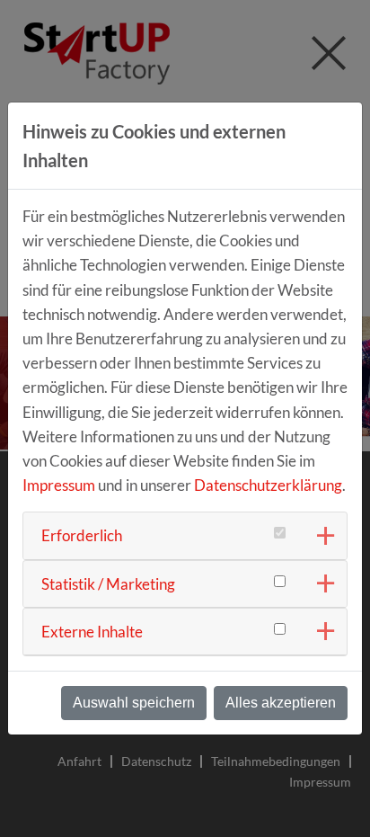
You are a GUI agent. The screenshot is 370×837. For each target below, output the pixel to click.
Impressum (58, 485)
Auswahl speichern (134, 702)
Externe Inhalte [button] (92, 631)
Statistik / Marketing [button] (108, 583)
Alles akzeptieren (280, 702)
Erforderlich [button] (81, 535)
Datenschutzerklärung (268, 485)
